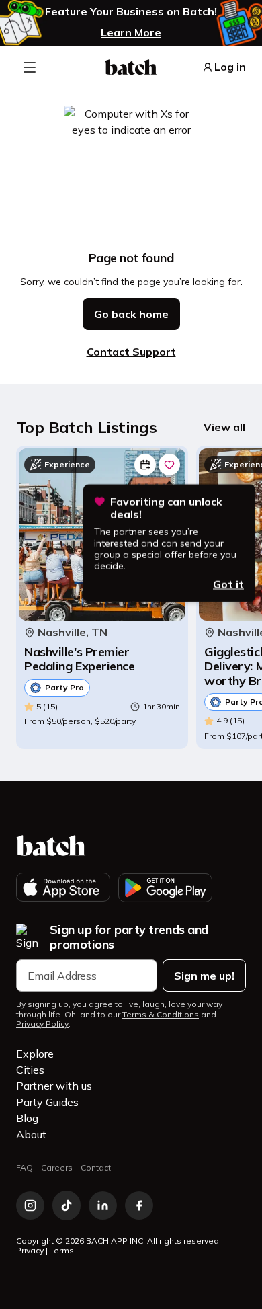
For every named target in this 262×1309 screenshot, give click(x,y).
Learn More (131, 32)
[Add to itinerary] (145, 464)
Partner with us (54, 1086)
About (31, 1134)
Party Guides (47, 1102)
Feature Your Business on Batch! (131, 11)
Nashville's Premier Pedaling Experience (79, 659)
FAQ (24, 1167)
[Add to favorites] (169, 464)
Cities (30, 1069)
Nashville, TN (72, 632)
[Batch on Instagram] (30, 1205)
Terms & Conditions (160, 1014)
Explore (35, 1053)
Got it (228, 583)
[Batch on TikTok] (66, 1205)
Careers (57, 1167)
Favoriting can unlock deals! (166, 507)
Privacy (30, 1250)
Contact (96, 1167)
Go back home (131, 314)
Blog (27, 1118)
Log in (230, 67)
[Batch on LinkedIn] (103, 1205)
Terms (62, 1250)
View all (224, 427)
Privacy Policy (42, 1024)
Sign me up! (204, 975)
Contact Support (131, 351)
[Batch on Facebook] (139, 1205)
